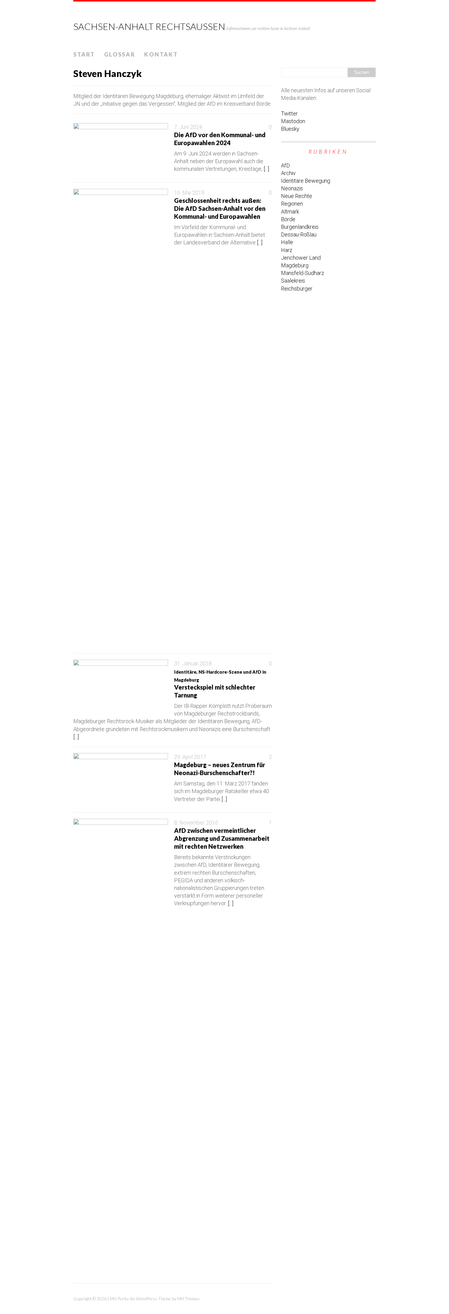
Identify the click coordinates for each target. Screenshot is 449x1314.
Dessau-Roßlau (298, 234)
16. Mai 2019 (189, 192)
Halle (287, 242)
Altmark (290, 211)
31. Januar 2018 (193, 663)
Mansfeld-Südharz (302, 273)
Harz (286, 250)
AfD (285, 165)
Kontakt (161, 54)
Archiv (288, 173)
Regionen (292, 203)
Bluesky (290, 129)
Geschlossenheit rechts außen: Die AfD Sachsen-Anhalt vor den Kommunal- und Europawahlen (219, 208)
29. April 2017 (190, 757)
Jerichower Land (301, 257)
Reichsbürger (296, 288)
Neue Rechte (296, 196)
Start (84, 54)
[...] (266, 169)
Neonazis (292, 188)
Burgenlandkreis (300, 227)
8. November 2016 (196, 822)
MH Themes (188, 1298)
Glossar (119, 54)
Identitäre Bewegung (305, 181)
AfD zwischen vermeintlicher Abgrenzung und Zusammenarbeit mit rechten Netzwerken (221, 838)
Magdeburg (294, 265)
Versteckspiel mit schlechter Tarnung (220, 684)
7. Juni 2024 (188, 127)
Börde (288, 219)
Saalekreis (293, 280)
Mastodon (293, 121)
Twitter (289, 113)
